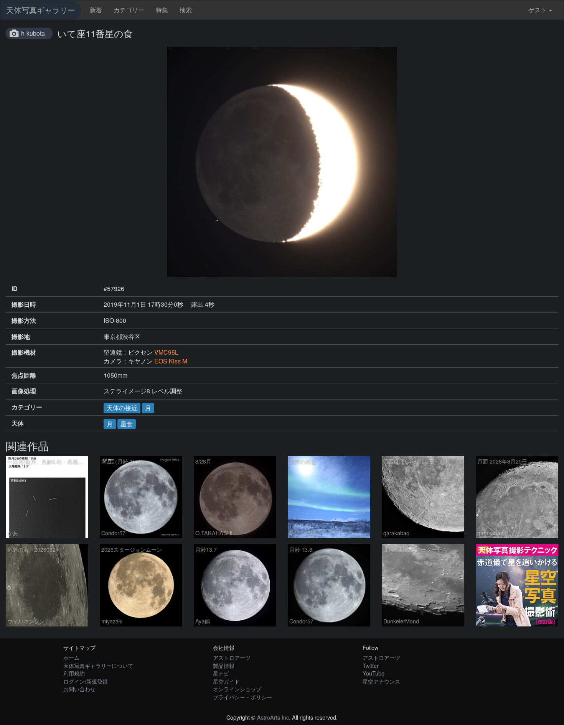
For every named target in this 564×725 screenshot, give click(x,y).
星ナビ (221, 673)
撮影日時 (24, 304)
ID (15, 288)
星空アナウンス (381, 681)
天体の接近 (122, 407)
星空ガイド (226, 681)
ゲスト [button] (537, 9)
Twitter (371, 665)
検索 (186, 9)
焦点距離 (24, 375)
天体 (18, 423)
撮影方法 (24, 320)
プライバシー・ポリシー (242, 697)
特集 (162, 9)
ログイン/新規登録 (85, 681)
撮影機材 (24, 352)
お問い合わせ (79, 689)
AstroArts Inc (273, 717)
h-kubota (33, 33)
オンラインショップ (237, 689)
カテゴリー (129, 9)
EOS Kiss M (170, 361)
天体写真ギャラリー (40, 9)
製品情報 (223, 665)
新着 (96, 9)
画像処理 (24, 391)
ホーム (71, 657)
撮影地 (21, 336)
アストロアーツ (232, 657)
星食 (126, 423)
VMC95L (166, 352)
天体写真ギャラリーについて (98, 665)
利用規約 (74, 673)
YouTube (373, 673)
